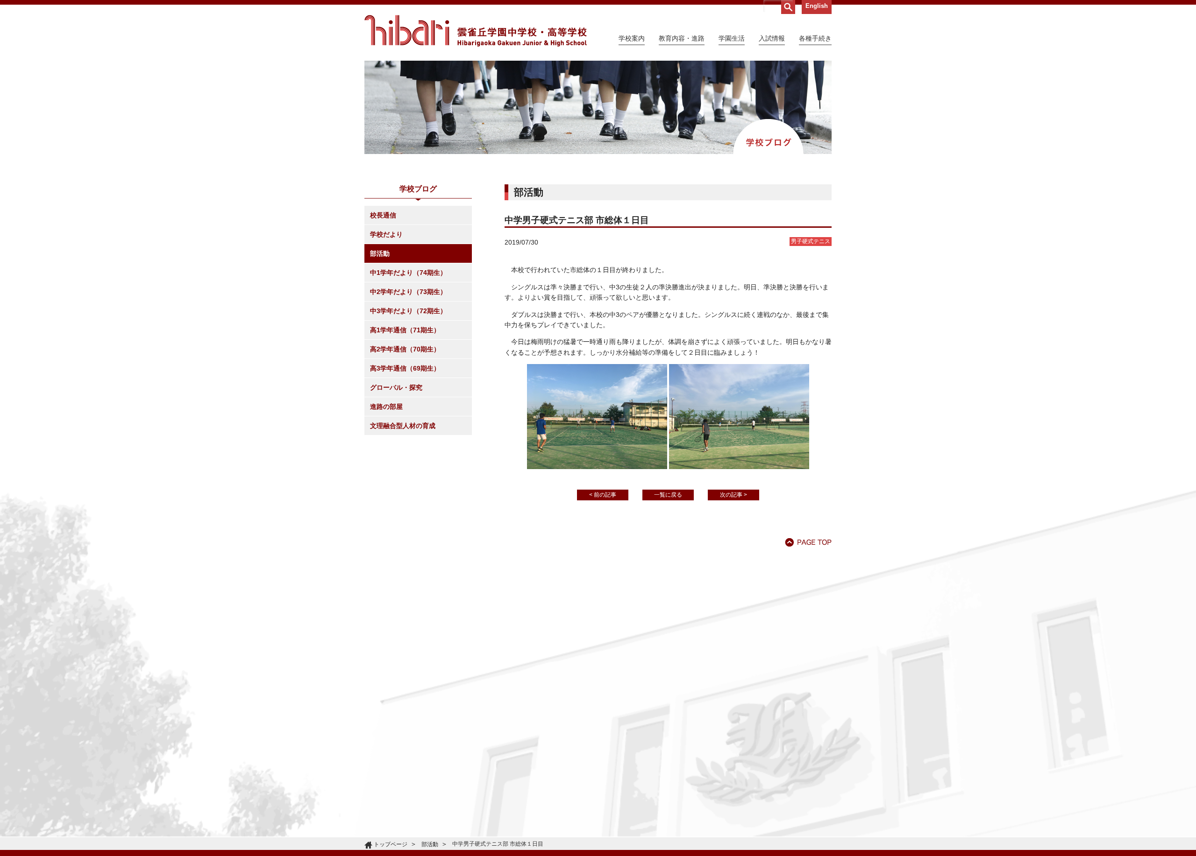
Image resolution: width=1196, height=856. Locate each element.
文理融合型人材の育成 (402, 425)
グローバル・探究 (396, 387)
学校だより (386, 234)
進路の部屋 (386, 406)
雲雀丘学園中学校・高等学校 (475, 31)
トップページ (390, 844)
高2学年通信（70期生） (405, 349)
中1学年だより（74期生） (408, 272)
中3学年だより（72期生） (408, 311)
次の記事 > (733, 494)
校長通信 (383, 215)
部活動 (380, 253)
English (816, 5)
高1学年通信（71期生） (405, 330)
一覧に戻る (668, 494)
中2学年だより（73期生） (408, 291)
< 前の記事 (602, 494)
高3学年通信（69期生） (405, 368)
